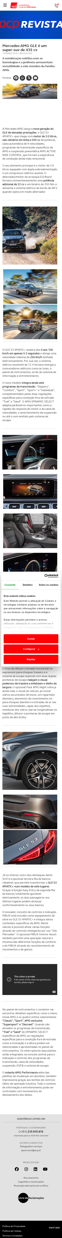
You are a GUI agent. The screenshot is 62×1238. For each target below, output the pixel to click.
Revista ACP (25, 53)
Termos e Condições (12, 1235)
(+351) (31, 1131)
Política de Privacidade (13, 1226)
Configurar (29, 649)
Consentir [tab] (10, 584)
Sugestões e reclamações (31, 1181)
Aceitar (31, 638)
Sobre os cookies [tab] (48, 584)
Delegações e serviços (31, 1146)
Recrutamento (31, 1177)
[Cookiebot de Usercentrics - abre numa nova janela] (44, 576)
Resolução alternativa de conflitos (31, 1185)
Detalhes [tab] (28, 584)
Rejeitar (31, 659)
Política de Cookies (11, 1231)
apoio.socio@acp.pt (31, 1150)
